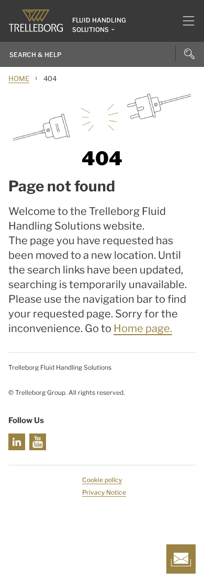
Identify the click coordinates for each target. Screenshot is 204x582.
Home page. (143, 328)
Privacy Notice (104, 492)
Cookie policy (102, 480)
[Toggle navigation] (184, 21)
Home (18, 78)
